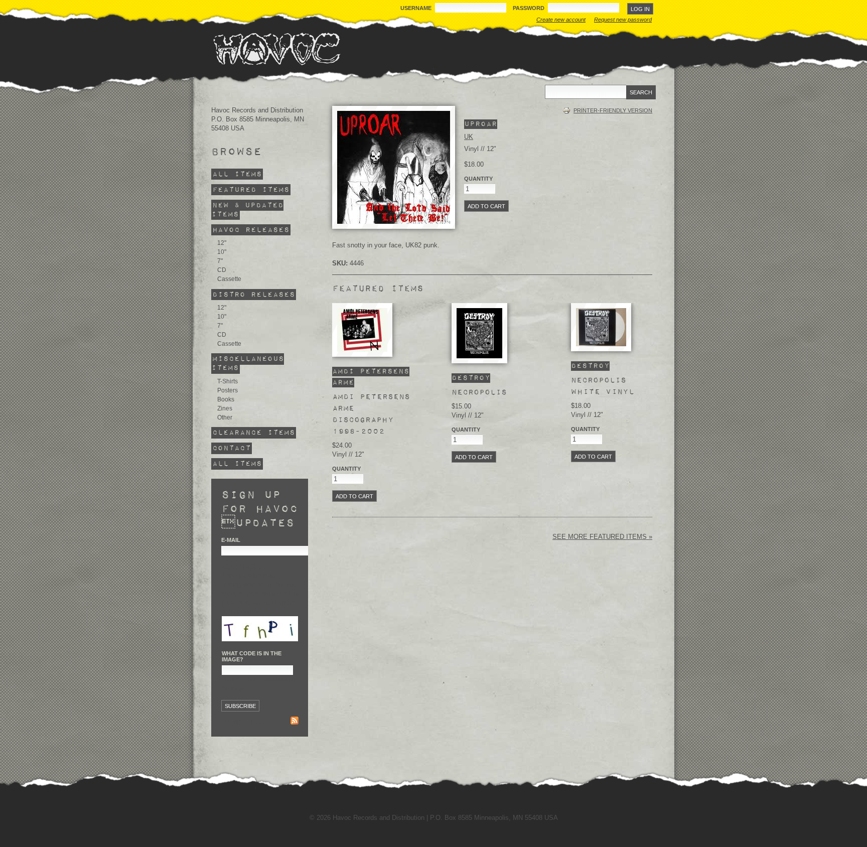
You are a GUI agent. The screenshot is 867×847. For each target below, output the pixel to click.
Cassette (229, 279)
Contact (231, 448)
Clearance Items (253, 433)
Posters (227, 390)
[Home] (276, 49)
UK (468, 136)
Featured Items (251, 190)
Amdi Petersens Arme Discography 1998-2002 (371, 414)
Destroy (471, 378)
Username (416, 8)
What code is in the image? (251, 656)
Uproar (480, 124)
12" (221, 242)
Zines (224, 408)
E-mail (230, 540)
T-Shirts (227, 381)
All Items (237, 174)
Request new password (623, 20)
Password (529, 8)
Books (225, 399)
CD (221, 269)
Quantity (478, 179)
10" (221, 251)
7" (220, 260)
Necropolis (479, 392)
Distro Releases (253, 294)
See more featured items (600, 536)
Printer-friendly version (612, 110)
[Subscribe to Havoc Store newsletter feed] (295, 722)
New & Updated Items (247, 210)
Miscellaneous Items (247, 363)
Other (224, 417)
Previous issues (245, 722)
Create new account (561, 20)
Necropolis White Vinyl (602, 386)
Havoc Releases (251, 230)
